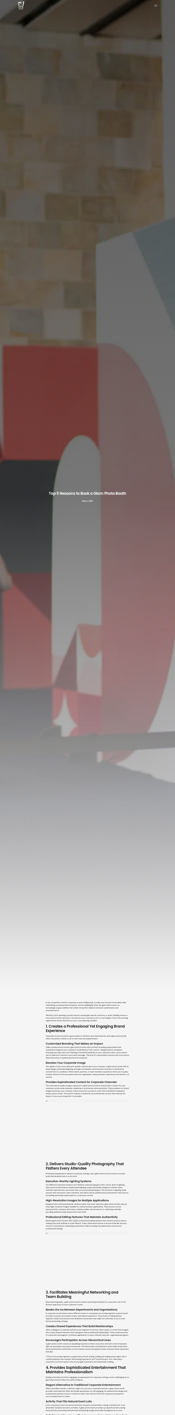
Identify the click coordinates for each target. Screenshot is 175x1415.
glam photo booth (54, 1020)
